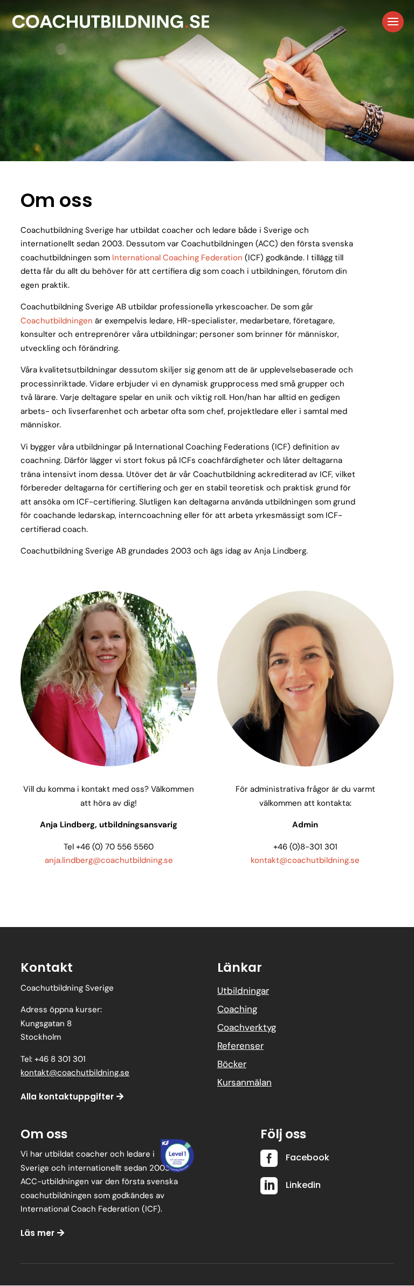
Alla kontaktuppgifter (67, 1096)
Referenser (240, 1046)
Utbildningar (243, 991)
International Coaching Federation (177, 257)
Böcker (231, 1064)
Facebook (307, 1157)
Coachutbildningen (56, 320)
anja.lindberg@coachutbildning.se (109, 860)
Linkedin (303, 1185)
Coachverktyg (246, 1027)
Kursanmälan (244, 1082)
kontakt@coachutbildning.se (305, 860)
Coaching (237, 1009)
